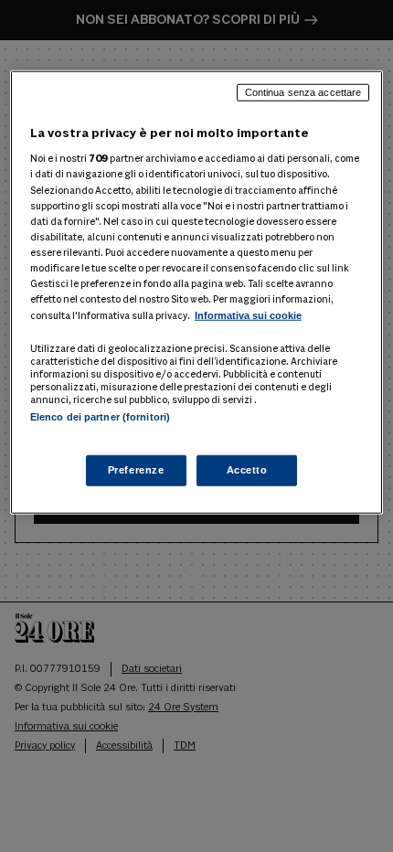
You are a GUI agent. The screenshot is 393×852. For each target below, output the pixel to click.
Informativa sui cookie (248, 315)
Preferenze (136, 469)
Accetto (247, 469)
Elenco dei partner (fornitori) (100, 416)
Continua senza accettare (303, 92)
